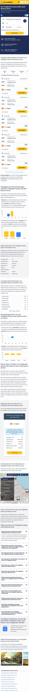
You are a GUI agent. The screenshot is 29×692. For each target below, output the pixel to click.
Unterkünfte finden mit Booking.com (11, 30)
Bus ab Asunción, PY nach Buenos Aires (9, 674)
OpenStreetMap (22, 504)
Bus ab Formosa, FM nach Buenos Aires (9, 689)
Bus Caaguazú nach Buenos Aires (8, 680)
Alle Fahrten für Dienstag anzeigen (15, 172)
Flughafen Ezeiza (13, 475)
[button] (14, 478)
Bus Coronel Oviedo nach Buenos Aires (9, 685)
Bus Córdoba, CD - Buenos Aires (7, 683)
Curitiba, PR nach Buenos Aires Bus (8, 687)
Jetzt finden (22, 93)
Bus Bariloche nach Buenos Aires (7, 678)
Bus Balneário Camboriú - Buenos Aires (9, 676)
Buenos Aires (24, 475)
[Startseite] (8, 2)
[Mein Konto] (18, 2)
